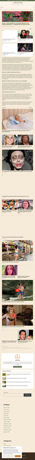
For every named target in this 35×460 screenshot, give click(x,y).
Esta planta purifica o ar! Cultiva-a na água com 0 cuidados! (11, 347)
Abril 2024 (6, 415)
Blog (5, 443)
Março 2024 (6, 417)
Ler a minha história (17, 366)
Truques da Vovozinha (18, 2)
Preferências (6, 456)
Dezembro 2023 (7, 423)
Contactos (13, 0)
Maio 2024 (6, 413)
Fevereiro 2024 (7, 419)
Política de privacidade (19, 0)
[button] (33, 7)
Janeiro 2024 (7, 421)
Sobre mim (8, 0)
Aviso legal (26, 0)
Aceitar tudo (18, 456)
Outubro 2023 (7, 427)
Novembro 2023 (7, 425)
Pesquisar (6, 392)
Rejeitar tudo (12, 456)
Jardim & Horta (5, 346)
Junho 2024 (6, 411)
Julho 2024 (6, 409)
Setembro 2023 (7, 429)
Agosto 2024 (7, 407)
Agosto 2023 (7, 431)
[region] (12, 452)
